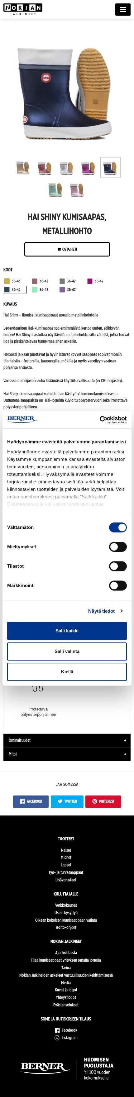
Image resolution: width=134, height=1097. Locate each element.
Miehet (66, 857)
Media (66, 982)
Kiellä (67, 671)
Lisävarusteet (65, 879)
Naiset (66, 850)
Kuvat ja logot (66, 989)
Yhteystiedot (66, 997)
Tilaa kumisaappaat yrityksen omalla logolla (66, 960)
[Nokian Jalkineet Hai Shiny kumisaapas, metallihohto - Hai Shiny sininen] (67, 149)
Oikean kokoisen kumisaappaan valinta (66, 920)
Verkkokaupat (66, 905)
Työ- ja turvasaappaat (66, 872)
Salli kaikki (67, 630)
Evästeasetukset (66, 1004)
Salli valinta (67, 651)
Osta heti (69, 249)
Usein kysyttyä (66, 912)
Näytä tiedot (101, 611)
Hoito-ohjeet (66, 927)
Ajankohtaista (66, 952)
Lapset (66, 864)
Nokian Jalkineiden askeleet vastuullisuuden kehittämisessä (66, 975)
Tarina (66, 967)
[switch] (118, 547)
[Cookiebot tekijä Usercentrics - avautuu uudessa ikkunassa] (99, 420)
